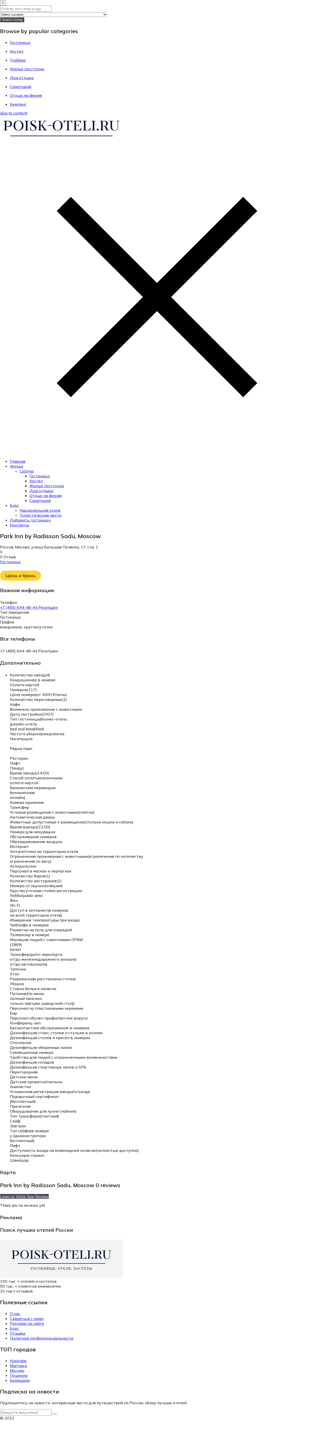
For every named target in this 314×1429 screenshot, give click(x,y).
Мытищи (18, 1365)
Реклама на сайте (27, 1323)
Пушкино (19, 1375)
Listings (27, 471)
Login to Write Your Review (24, 1196)
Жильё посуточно (46, 485)
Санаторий (40, 500)
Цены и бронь (20, 575)
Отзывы (17, 1333)
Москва (17, 1370)
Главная (17, 461)
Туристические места (40, 515)
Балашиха (20, 1380)
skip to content (13, 113)
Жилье (16, 466)
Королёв (18, 1360)
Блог (14, 505)
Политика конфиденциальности (41, 1338)
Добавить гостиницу (30, 520)
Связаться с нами (26, 1318)
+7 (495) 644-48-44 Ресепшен (29, 607)
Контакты (19, 524)
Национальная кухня (40, 510)
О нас (15, 1313)
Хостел (36, 480)
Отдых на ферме (45, 495)
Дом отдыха (41, 490)
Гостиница (39, 475)
